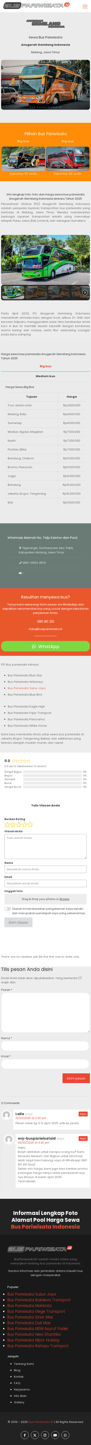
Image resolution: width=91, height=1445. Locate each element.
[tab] (45, 366)
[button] (13, 292)
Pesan (6, 990)
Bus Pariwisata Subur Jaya (27, 688)
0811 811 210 (45, 621)
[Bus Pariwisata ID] (36, 5)
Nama (6, 1038)
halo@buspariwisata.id (45, 629)
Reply (83, 1114)
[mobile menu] (85, 6)
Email (6, 1056)
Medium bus (45, 376)
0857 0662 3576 (34, 563)
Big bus (45, 366)
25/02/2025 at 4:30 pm (33, 1142)
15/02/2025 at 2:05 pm (30, 1118)
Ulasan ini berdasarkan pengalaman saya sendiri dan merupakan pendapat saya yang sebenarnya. (48, 911)
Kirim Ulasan (18, 922)
